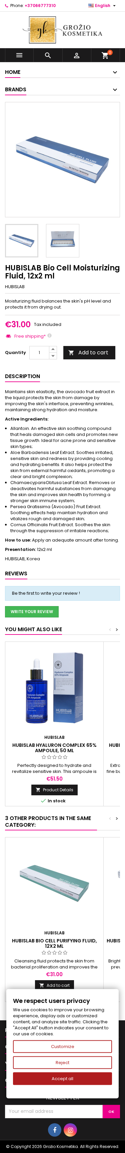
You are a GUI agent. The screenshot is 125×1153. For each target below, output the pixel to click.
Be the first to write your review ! (46, 593)
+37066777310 (40, 5)
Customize (62, 1046)
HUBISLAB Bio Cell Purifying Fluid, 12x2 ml (54, 943)
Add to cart (88, 352)
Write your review (32, 611)
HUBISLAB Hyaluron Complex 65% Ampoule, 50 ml (54, 748)
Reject (62, 1062)
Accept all (62, 1078)
